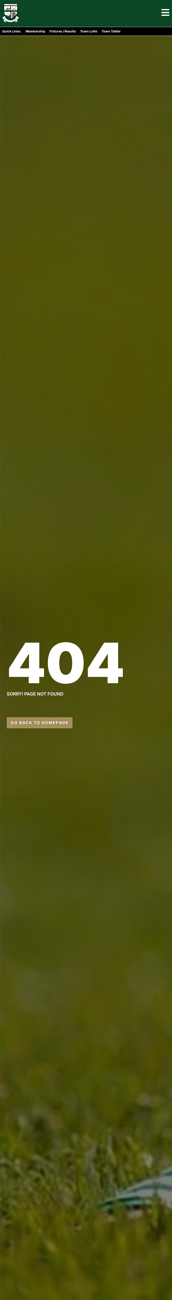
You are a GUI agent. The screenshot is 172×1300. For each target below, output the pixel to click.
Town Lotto (88, 31)
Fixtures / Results (62, 31)
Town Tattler (111, 31)
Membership (35, 31)
